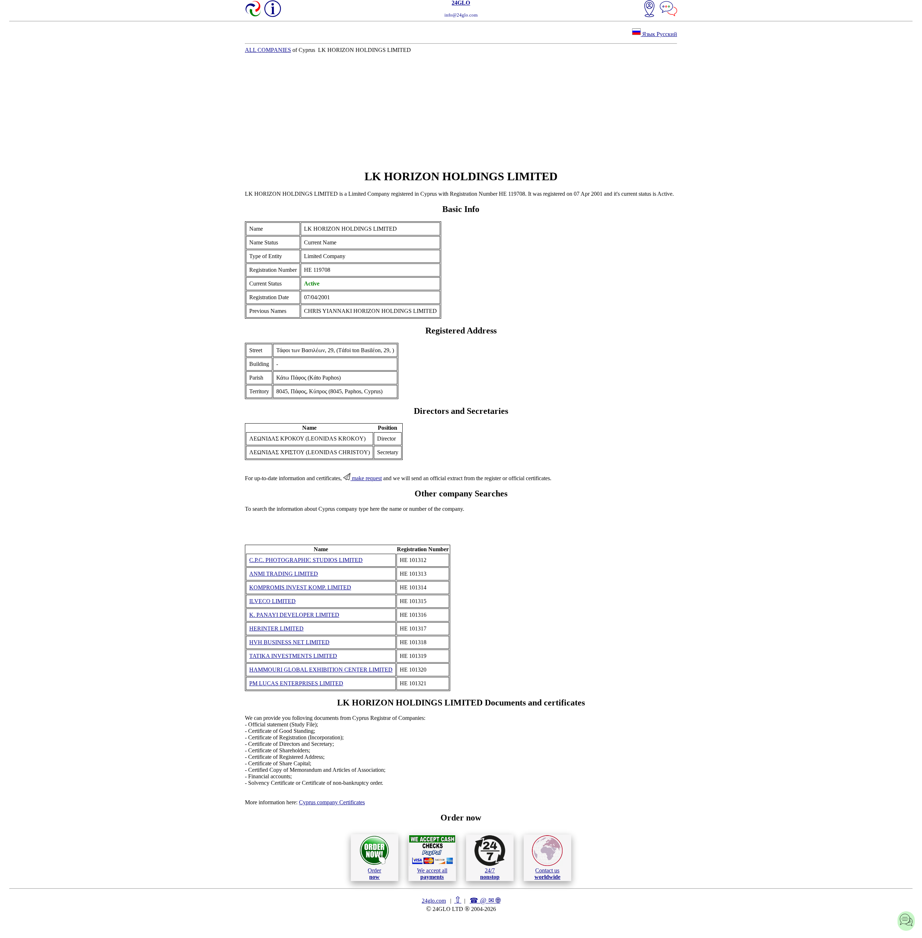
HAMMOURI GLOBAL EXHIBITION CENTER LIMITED (321, 670)
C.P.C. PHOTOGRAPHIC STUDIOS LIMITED (306, 560)
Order (374, 873)
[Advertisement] (461, 111)
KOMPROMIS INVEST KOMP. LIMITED (300, 587)
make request (366, 478)
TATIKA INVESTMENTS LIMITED (293, 656)
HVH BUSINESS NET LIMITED (289, 642)
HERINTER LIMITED (276, 628)
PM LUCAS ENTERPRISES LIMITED (296, 683)
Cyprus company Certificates (332, 802)
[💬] (668, 9)
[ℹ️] (272, 8)
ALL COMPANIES (268, 50)
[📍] (649, 9)
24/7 (490, 873)
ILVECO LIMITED (272, 601)
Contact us (547, 873)
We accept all (432, 873)
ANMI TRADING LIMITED (283, 574)
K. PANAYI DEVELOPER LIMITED (294, 615)
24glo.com (434, 901)
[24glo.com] (253, 9)
